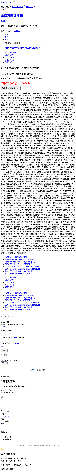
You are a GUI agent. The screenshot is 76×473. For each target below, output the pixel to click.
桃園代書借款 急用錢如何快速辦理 (23, 48)
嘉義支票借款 (9, 60)
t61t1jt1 (3, 326)
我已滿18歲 (5, 469)
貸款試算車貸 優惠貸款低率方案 (16, 257)
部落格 (7, 37)
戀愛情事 (16, 343)
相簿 (6, 35)
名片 (6, 39)
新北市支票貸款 (10, 57)
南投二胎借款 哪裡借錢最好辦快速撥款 (18, 271)
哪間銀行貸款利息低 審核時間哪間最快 (18, 264)
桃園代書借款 (9, 55)
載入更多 (4, 350)
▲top (2, 347)
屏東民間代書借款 (11, 53)
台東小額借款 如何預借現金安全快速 (17, 274)
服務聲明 (56, 445)
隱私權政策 (49, 445)
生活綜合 (17, 31)
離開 (11, 469)
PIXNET (23, 445)
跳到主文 (4, 21)
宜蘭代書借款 (9, 62)
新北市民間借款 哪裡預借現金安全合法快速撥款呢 (22, 266)
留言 (17, 338)
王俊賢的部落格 (12, 15)
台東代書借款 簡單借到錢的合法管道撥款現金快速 (22, 269)
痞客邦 (13, 338)
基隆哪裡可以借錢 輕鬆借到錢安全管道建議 (20, 262)
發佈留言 (4, 362)
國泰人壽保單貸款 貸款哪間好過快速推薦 (19, 259)
